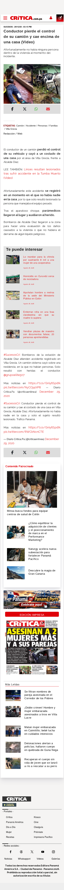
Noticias (8, 858)
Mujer (9, 831)
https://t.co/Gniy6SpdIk (44, 383)
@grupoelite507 (14, 375)
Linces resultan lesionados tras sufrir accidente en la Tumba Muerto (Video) (32, 173)
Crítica (9, 817)
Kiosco (37, 817)
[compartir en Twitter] (25, 109)
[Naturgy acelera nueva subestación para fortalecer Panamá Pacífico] (16, 554)
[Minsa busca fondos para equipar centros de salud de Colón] (32, 489)
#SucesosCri (12, 354)
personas (42, 125)
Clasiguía (38, 827)
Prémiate (38, 831)
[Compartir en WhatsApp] (37, 108)
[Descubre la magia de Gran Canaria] (16, 572)
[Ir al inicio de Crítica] (26, 18)
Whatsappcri (24, 858)
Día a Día (10, 827)
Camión (20, 125)
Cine (36, 822)
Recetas (10, 836)
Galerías (56, 858)
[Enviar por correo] (48, 109)
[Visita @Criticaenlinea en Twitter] (21, 851)
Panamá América (14, 822)
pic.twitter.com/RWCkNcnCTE (24, 431)
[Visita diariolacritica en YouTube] (42, 851)
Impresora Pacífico (43, 836)
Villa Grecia (11, 129)
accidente (31, 125)
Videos (40, 858)
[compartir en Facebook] (12, 109)
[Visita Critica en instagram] (53, 851)
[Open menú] (5, 18)
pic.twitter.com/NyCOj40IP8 (22, 387)
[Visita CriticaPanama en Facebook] (10, 851)
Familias (53, 125)
